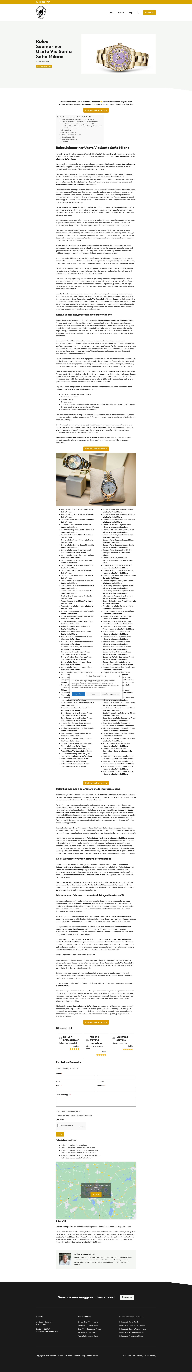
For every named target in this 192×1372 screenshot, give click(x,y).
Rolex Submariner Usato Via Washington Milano (80, 1155)
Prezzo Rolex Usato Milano (88, 1336)
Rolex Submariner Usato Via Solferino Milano (79, 1150)
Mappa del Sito (129, 1356)
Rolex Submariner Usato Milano (74, 1145)
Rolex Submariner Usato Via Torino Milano (78, 1153)
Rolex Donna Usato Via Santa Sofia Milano (93, 1237)
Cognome (100, 1081)
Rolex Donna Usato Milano (88, 1332)
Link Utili (65, 142)
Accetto (96, 1194)
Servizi (121, 13)
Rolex (58, 1227)
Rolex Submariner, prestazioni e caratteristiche (78, 119)
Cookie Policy (96, 1190)
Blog (130, 13)
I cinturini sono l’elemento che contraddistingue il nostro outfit (83, 126)
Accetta (79, 694)
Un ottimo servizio (68, 137)
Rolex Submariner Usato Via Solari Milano (78, 1148)
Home (111, 13)
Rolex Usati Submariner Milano (89, 1329)
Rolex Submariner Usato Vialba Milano (76, 1158)
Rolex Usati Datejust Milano (88, 1325)
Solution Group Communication (86, 1356)
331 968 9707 (44, 2)
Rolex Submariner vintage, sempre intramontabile (79, 124)
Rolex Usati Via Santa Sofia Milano (70, 1232)
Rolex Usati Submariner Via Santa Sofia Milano (81, 1242)
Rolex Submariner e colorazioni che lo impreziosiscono (80, 122)
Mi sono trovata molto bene (71, 135)
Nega (93, 694)
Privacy (140, 1356)
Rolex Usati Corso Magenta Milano (132, 1325)
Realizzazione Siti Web (54, 1356)
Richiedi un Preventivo (96, 110)
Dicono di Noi (66, 130)
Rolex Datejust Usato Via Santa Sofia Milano (98, 1234)
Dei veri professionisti (69, 132)
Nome (58, 1081)
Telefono (101, 1086)
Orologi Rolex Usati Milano (88, 1322)
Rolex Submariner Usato (44, 66)
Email (59, 1086)
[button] (119, 676)
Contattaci (149, 13)
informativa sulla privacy (72, 1111)
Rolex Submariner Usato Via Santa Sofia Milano (76, 117)
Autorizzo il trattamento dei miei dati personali (75, 1115)
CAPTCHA (60, 1120)
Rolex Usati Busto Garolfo (129, 1322)
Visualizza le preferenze (110, 694)
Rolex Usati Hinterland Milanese (131, 1332)
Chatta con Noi (51, 1331)
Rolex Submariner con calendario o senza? (78, 128)
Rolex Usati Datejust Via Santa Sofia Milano (85, 1239)
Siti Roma (68, 1356)
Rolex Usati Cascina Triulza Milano (132, 1329)
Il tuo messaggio (63, 1095)
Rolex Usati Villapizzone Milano (131, 1336)
